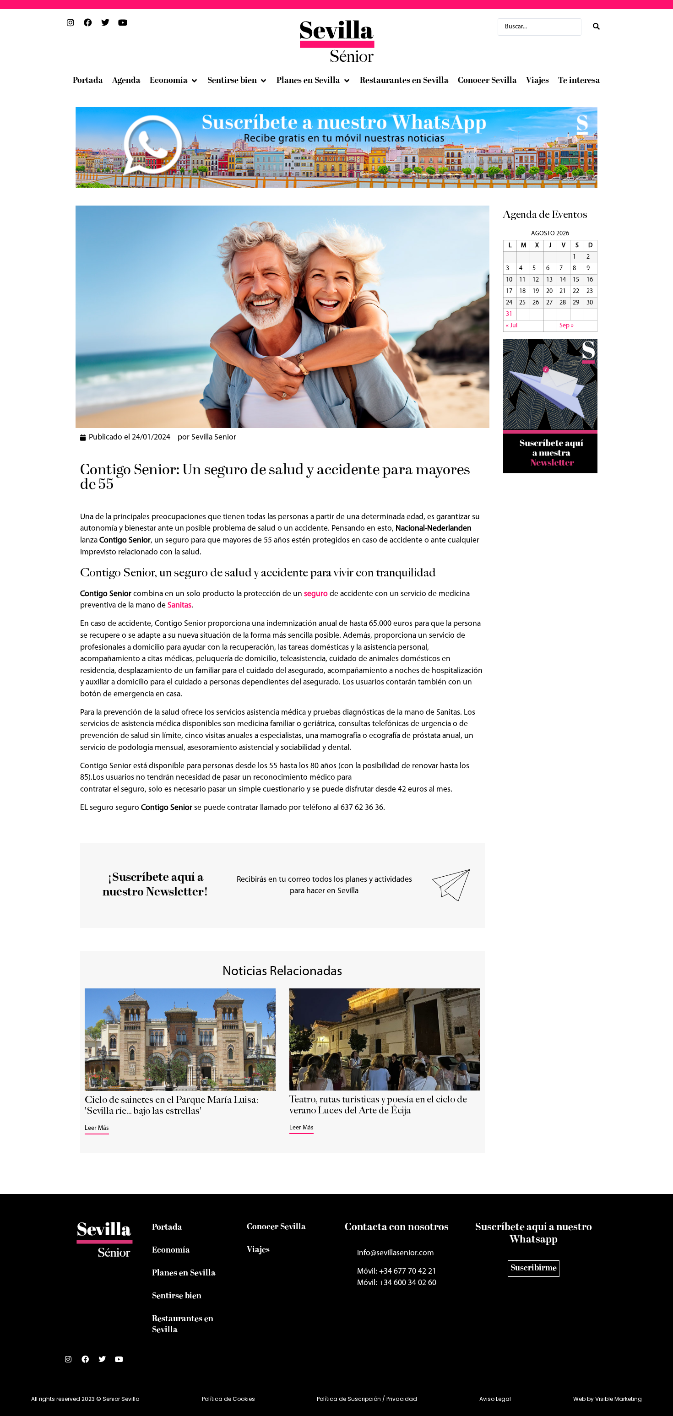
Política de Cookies (228, 1399)
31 (509, 314)
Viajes (258, 1250)
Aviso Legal (495, 1399)
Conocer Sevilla (276, 1227)
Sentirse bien (176, 1296)
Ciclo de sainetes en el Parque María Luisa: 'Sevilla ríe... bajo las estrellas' (171, 1105)
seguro (316, 594)
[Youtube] (122, 1363)
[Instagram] (72, 1363)
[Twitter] (105, 1363)
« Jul (511, 325)
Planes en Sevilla (184, 1273)
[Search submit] (596, 26)
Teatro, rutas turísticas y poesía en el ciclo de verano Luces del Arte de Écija (378, 1105)
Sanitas (179, 605)
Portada (167, 1227)
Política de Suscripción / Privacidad (367, 1399)
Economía (171, 1250)
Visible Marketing (618, 1399)
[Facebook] (88, 1363)
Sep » (566, 325)
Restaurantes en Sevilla (182, 1324)
